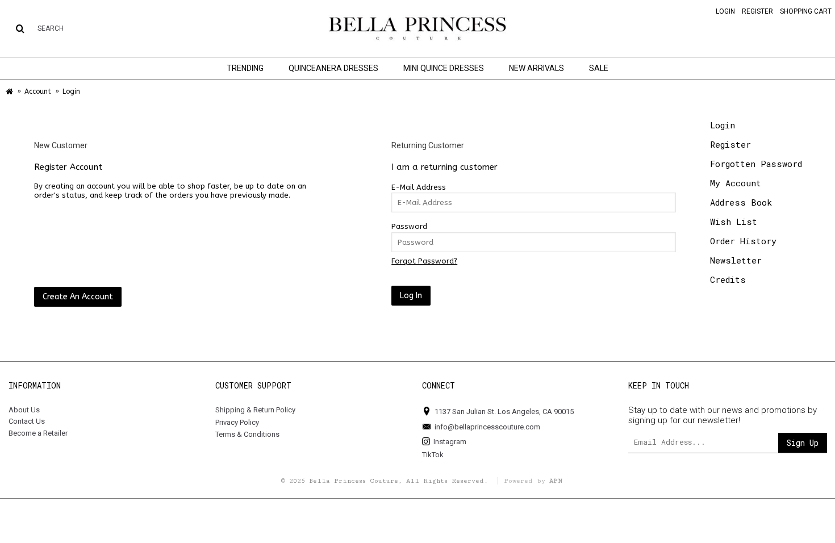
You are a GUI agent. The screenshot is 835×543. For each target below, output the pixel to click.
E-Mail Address (418, 187)
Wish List (733, 221)
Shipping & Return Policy (255, 410)
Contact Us (27, 421)
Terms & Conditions (247, 434)
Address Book (741, 202)
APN (555, 480)
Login (722, 125)
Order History (743, 241)
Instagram (449, 441)
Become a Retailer (38, 433)
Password (409, 226)
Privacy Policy (237, 422)
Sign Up (803, 442)
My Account (735, 183)
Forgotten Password (756, 163)
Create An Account (78, 297)
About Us (24, 410)
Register (730, 144)
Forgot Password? (424, 261)
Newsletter (736, 260)
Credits (728, 279)
